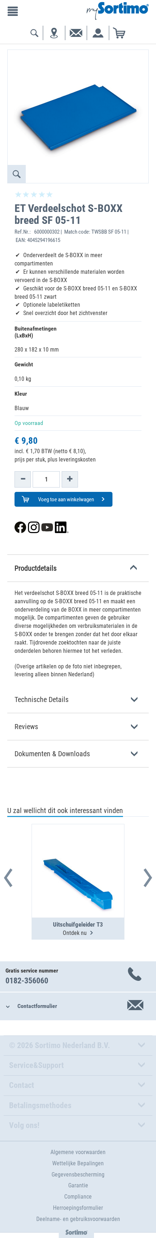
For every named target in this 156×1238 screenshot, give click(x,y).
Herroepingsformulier (78, 1207)
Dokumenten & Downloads (52, 753)
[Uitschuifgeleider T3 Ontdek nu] (78, 853)
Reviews (26, 726)
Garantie (78, 1185)
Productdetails (36, 568)
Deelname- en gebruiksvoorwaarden (78, 1219)
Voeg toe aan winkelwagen (65, 499)
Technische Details (42, 699)
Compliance (78, 1196)
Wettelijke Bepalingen (78, 1163)
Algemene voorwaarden (78, 1152)
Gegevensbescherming (78, 1174)
